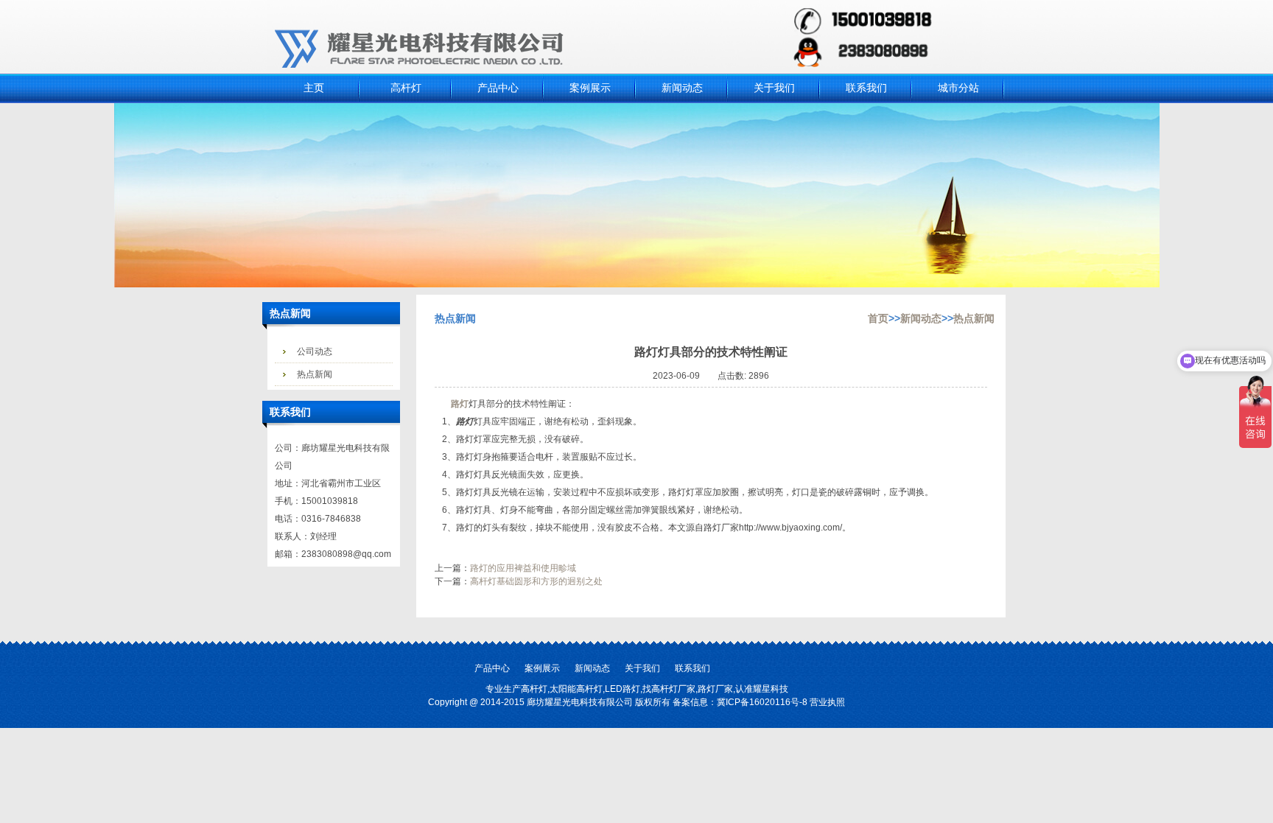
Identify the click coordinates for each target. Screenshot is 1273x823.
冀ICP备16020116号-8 (762, 702)
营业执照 (827, 702)
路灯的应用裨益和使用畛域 (523, 568)
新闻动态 (920, 318)
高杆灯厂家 (673, 689)
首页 (878, 318)
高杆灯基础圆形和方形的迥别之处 (536, 581)
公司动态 (314, 351)
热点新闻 (314, 374)
